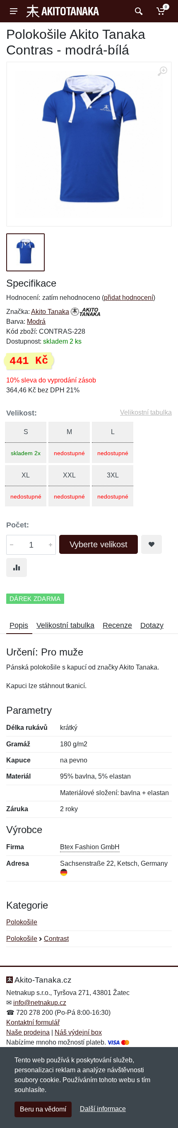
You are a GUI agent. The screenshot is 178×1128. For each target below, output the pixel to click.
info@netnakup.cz (39, 1002)
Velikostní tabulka (146, 412)
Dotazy (152, 625)
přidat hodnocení (128, 297)
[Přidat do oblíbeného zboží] (151, 544)
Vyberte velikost (98, 544)
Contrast (56, 938)
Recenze (117, 625)
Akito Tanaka (50, 311)
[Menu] (13, 11)
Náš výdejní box (78, 1032)
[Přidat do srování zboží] (16, 567)
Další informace (103, 1108)
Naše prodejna (28, 1032)
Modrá (36, 321)
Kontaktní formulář (33, 1022)
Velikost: (21, 413)
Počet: (17, 525)
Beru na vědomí (43, 1109)
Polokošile (21, 922)
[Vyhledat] (138, 11)
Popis (19, 625)
